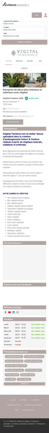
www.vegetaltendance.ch (23, 116)
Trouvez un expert (24, 42)
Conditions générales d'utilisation (24, 424)
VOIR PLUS (24, 384)
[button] (6, 80)
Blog (37, 15)
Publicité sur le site (14, 405)
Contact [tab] (24, 68)
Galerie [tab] (30, 61)
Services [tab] (19, 61)
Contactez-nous (12, 122)
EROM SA (12, 421)
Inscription (35, 400)
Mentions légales (24, 421)
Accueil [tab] (9, 61)
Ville (5, 33)
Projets (6, 27)
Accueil (12, 400)
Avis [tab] (40, 61)
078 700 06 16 (14, 109)
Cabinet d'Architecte (11, 21)
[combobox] (24, 29)
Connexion (23, 400)
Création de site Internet (33, 405)
